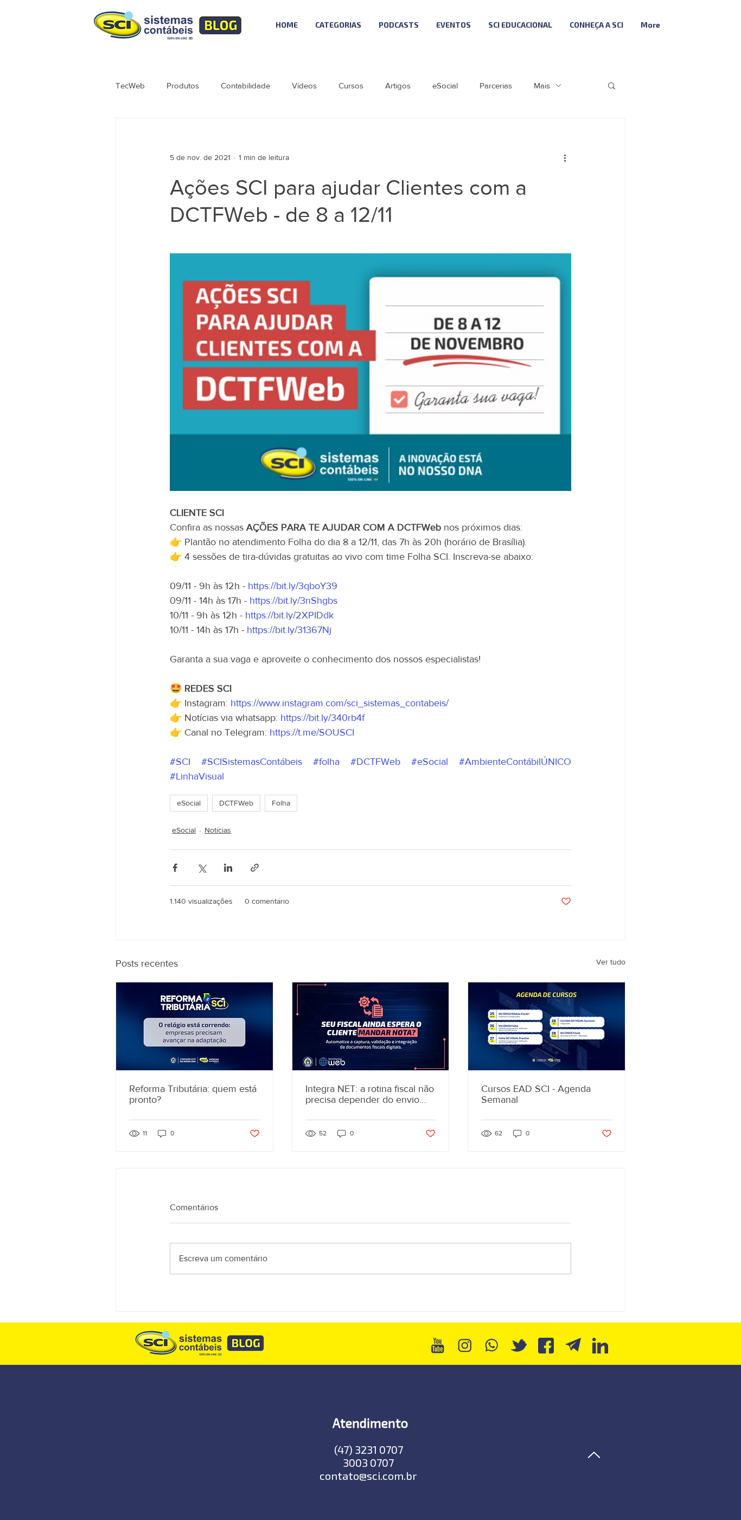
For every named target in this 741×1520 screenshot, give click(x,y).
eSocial (445, 85)
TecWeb (130, 85)
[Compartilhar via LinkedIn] (228, 868)
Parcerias (496, 85)
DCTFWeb (236, 803)
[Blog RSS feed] (697, 25)
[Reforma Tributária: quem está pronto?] (194, 1026)
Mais (542, 85)
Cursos (350, 85)
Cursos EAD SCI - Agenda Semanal (536, 1094)
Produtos (183, 85)
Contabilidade (245, 85)
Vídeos (304, 85)
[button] (611, 85)
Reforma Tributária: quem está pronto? (193, 1094)
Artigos (398, 85)
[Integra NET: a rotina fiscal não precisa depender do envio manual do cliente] (370, 1026)
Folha (281, 803)
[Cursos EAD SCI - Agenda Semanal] (546, 1026)
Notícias (218, 830)
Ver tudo (610, 961)
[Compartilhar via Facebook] (175, 868)
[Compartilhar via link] (255, 868)
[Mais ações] (564, 157)
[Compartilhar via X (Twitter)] (201, 868)
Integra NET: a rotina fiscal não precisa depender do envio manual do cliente (369, 1094)
